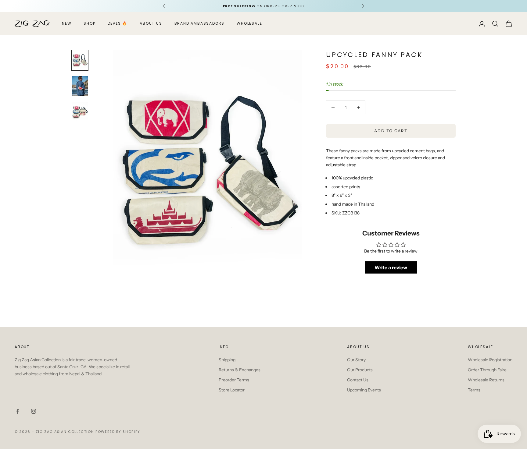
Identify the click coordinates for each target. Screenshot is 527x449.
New (66, 23)
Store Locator (232, 390)
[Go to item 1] (79, 60)
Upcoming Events (364, 390)
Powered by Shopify (117, 431)
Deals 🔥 (118, 23)
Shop (89, 23)
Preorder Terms (234, 380)
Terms (474, 390)
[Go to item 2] (79, 86)
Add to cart (390, 130)
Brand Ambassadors (199, 23)
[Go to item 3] (79, 111)
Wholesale (249, 23)
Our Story (356, 359)
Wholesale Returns (486, 380)
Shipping (227, 359)
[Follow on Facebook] (18, 411)
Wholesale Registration (490, 359)
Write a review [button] (391, 267)
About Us (151, 23)
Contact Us (357, 380)
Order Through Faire (487, 370)
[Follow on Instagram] (33, 411)
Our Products (360, 370)
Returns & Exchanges (239, 370)
